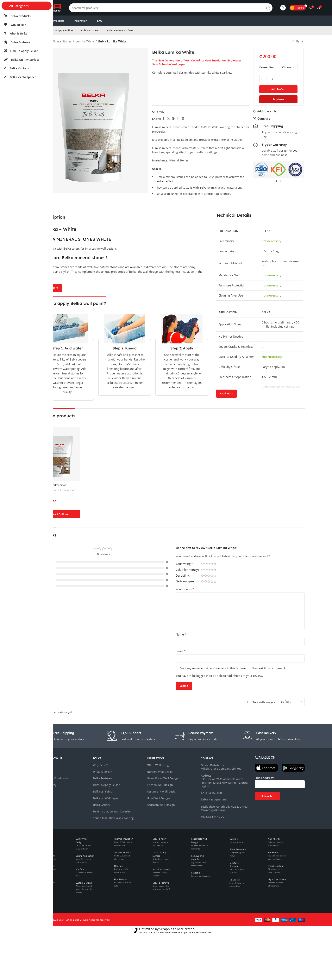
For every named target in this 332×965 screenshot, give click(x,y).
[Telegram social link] (182, 118)
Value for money (187, 570)
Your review (185, 589)
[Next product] (302, 41)
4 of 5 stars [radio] (211, 563)
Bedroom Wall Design (161, 805)
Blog (42, 772)
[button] (257, 169)
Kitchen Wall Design (160, 785)
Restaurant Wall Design (162, 791)
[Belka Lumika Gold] (59, 454)
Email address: (264, 778)
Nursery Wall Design (160, 772)
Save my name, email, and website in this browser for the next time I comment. (233, 668)
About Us (45, 765)
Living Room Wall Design (163, 778)
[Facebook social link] (163, 118)
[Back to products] (297, 41)
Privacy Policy (47, 785)
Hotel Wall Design (158, 798)
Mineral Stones (61, 41)
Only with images (263, 702)
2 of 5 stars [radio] (205, 563)
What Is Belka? (102, 772)
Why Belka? (100, 765)
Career (43, 791)
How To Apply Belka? (106, 785)
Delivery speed (186, 581)
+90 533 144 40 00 (212, 816)
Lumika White (85, 41)
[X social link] (168, 118)
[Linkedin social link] (178, 118)
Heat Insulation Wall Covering (112, 811)
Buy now (278, 99)
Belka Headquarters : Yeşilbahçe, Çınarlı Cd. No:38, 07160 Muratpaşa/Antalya (224, 805)
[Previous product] (293, 41)
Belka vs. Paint (102, 791)
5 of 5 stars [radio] (214, 563)
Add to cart (278, 89)
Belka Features (102, 778)
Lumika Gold (68, 490)
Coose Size (266, 67)
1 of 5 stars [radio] (202, 563)
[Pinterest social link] (173, 118)
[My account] (283, 8)
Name (181, 634)
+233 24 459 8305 (212, 793)
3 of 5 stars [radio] (208, 563)
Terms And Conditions (53, 778)
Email (181, 651)
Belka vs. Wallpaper (105, 798)
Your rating (184, 564)
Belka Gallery (101, 805)
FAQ (41, 798)
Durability (182, 575)
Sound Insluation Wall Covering (113, 818)
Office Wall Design (159, 765)
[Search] (268, 7)
